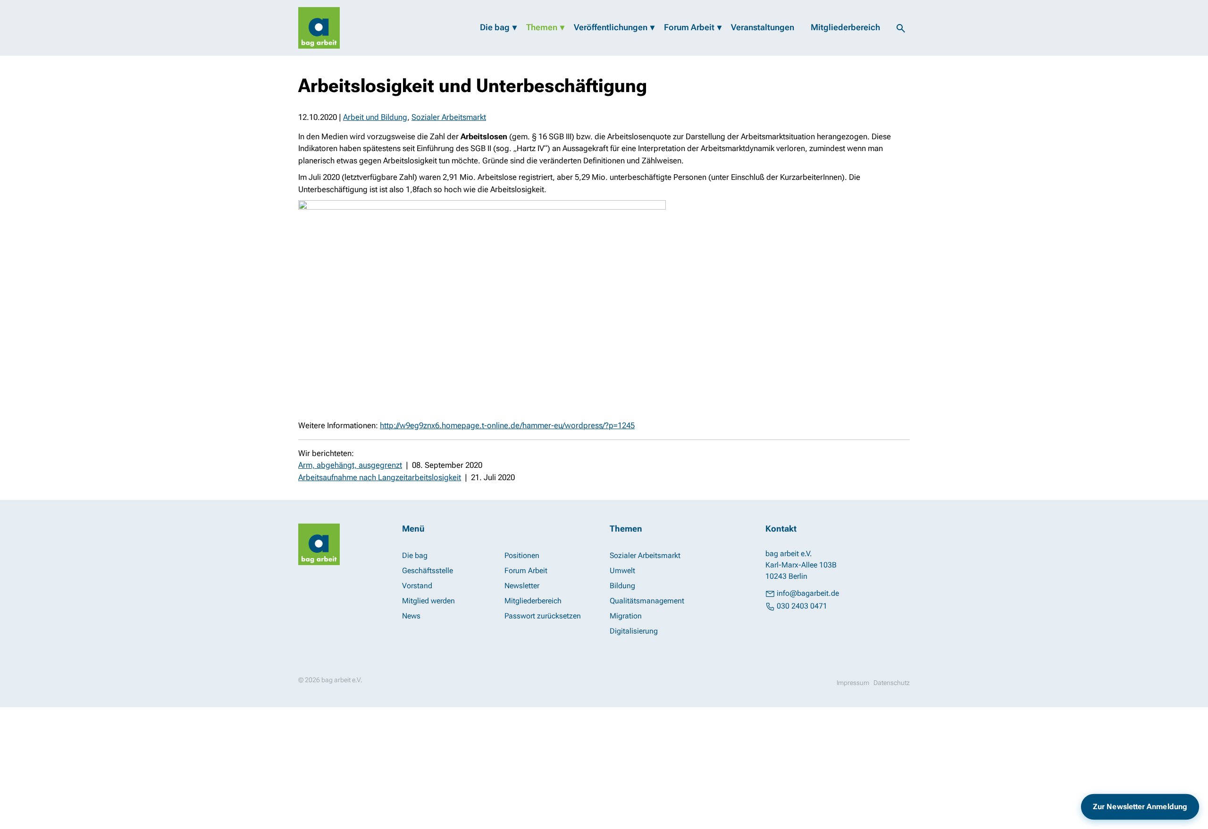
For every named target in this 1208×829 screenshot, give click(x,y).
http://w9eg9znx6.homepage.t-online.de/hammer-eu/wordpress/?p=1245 (507, 425)
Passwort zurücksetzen (542, 615)
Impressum (853, 682)
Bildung (622, 585)
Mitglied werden (428, 600)
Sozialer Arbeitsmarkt (448, 117)
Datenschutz (891, 682)
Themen (541, 27)
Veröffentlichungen (610, 27)
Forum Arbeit (689, 27)
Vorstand (417, 585)
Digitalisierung (634, 630)
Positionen (521, 555)
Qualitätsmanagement (647, 600)
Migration (626, 615)
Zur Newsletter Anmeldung (1140, 807)
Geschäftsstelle (427, 570)
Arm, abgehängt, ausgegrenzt (350, 465)
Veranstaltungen (762, 27)
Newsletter (521, 585)
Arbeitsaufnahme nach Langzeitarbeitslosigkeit (379, 477)
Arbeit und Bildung (375, 117)
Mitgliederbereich (845, 27)
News (411, 615)
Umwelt (622, 570)
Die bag (495, 27)
